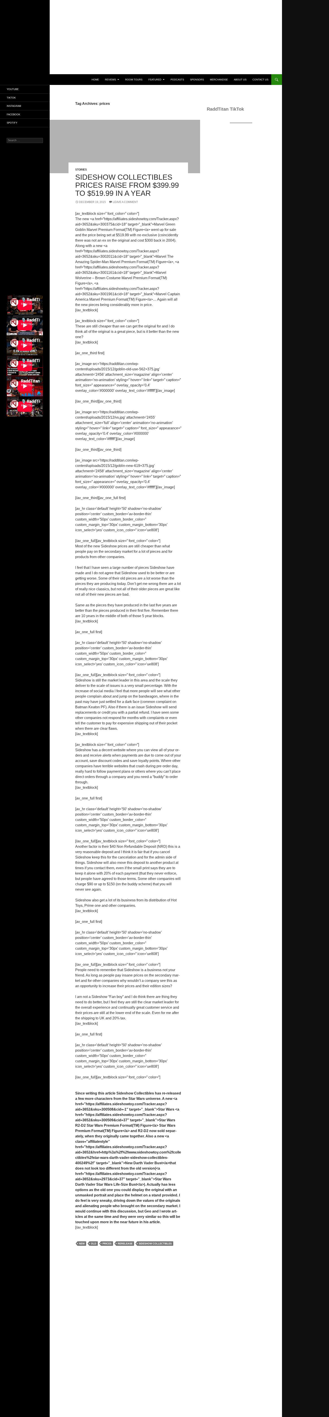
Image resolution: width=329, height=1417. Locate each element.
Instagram (14, 106)
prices (107, 1243)
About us (240, 79)
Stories (81, 169)
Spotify (12, 122)
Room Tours (133, 79)
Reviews (110, 79)
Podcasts (177, 79)
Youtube (13, 89)
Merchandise (219, 79)
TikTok (11, 97)
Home (95, 79)
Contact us (260, 79)
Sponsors (197, 79)
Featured (154, 79)
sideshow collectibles (155, 1243)
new (82, 1243)
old (93, 1243)
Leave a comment (125, 202)
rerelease (125, 1243)
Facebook (13, 114)
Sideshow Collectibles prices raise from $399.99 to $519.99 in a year (127, 185)
